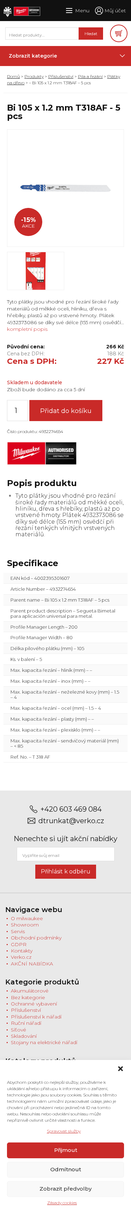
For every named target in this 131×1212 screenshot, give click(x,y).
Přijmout (65, 1150)
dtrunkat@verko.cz (71, 821)
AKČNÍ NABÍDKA (32, 964)
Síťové (18, 1030)
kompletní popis (27, 329)
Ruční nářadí (26, 1023)
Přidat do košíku (66, 411)
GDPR (19, 944)
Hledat (91, 33)
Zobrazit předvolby (65, 1188)
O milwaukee (27, 918)
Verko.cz (21, 957)
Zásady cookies (62, 1202)
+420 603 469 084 (71, 809)
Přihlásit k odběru (65, 871)
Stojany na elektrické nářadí (44, 1042)
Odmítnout (65, 1169)
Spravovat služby (64, 1131)
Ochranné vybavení (34, 1004)
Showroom (25, 925)
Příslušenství (60, 76)
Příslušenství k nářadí (36, 1017)
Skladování (24, 1036)
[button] (120, 1068)
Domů (13, 76)
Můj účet (115, 10)
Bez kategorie (28, 997)
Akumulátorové (30, 991)
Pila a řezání (90, 76)
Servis (18, 931)
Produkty (34, 76)
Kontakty (21, 951)
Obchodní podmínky (36, 938)
